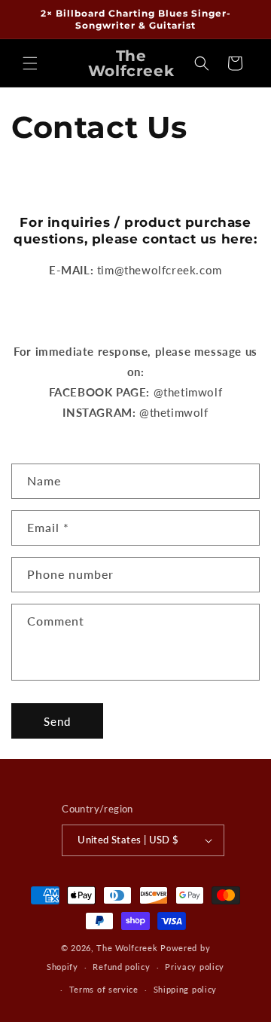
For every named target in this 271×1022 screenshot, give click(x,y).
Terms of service (104, 989)
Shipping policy (186, 989)
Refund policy (121, 967)
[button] (30, 63)
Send (57, 721)
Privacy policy (194, 967)
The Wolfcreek (126, 948)
